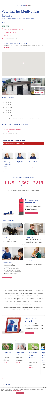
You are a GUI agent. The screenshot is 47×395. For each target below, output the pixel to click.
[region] (23, 391)
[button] (23, 63)
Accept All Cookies (20, 392)
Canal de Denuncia (31, 384)
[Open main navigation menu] (44, 2)
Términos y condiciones (21, 387)
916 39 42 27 (6, 131)
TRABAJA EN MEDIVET (41, 384)
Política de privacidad (5, 387)
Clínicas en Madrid (29, 333)
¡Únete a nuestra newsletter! (31, 212)
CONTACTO (24, 384)
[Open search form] (41, 2)
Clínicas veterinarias (23, 5)
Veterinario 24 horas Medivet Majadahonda (12, 129)
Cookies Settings (12, 392)
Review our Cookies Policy (17, 390)
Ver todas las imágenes (39, 92)
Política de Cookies (13, 387)
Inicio (17, 5)
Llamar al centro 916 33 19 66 (10, 32)
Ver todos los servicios (7, 278)
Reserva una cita (7, 35)
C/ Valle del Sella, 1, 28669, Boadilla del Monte (13, 29)
